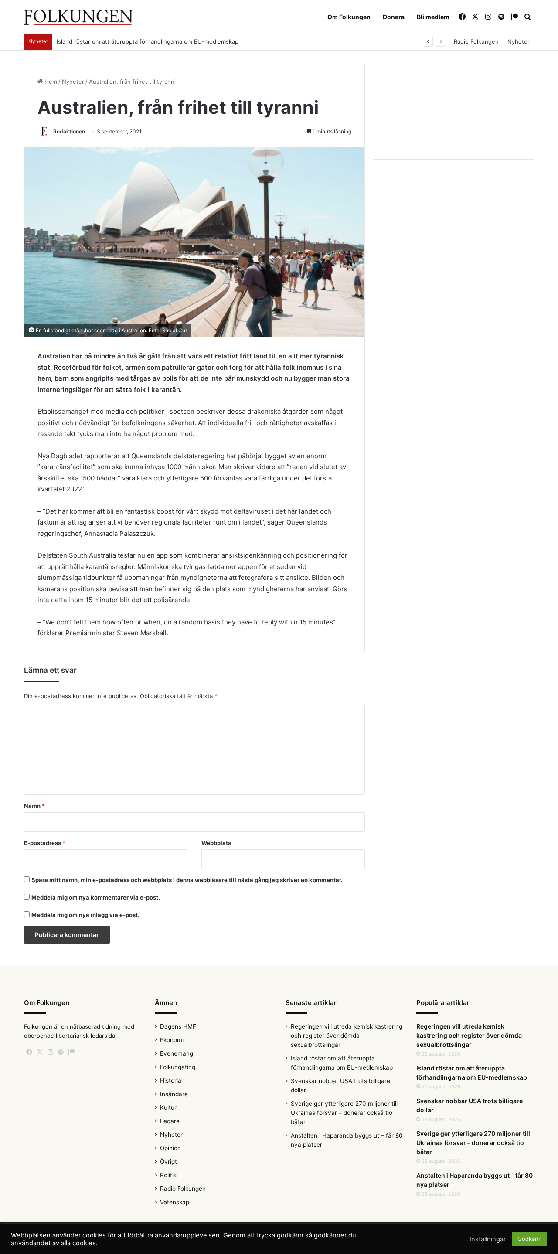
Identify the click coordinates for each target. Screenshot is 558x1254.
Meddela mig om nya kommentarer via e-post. (95, 897)
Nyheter (518, 41)
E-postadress (44, 842)
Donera (394, 16)
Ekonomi (172, 1039)
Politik (168, 1175)
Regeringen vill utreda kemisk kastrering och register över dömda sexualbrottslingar (346, 1035)
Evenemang (176, 1053)
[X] (39, 1052)
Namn (34, 805)
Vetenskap (174, 1202)
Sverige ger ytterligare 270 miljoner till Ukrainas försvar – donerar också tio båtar (344, 1112)
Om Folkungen (349, 16)
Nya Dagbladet (59, 456)
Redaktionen (69, 131)
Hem (50, 81)
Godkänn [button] (529, 1238)
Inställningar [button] (488, 1239)
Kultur (168, 1107)
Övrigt (168, 1161)
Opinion (170, 1148)
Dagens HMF (178, 1026)
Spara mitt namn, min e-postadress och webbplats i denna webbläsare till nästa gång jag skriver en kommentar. (187, 879)
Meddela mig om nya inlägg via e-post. (85, 914)
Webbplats (216, 842)
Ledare (170, 1121)
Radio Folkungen (476, 41)
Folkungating (177, 1066)
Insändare (174, 1093)
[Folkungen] (78, 17)
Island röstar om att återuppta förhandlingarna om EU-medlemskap (147, 41)
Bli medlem (433, 16)
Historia (170, 1080)
